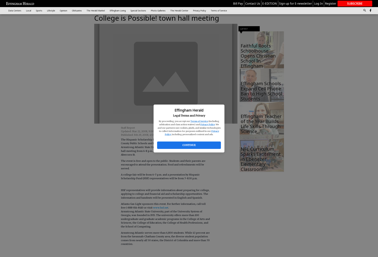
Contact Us (252, 3)
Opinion (63, 10)
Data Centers (14, 10)
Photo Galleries (158, 10)
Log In (318, 3)
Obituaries (77, 10)
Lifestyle (51, 10)
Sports (39, 10)
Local (28, 10)
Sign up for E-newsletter (295, 3)
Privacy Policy (207, 124)
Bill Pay (238, 3)
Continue (189, 145)
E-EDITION (269, 3)
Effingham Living (118, 10)
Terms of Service (199, 121)
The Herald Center (179, 10)
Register (330, 3)
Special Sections (138, 10)
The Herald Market (96, 10)
